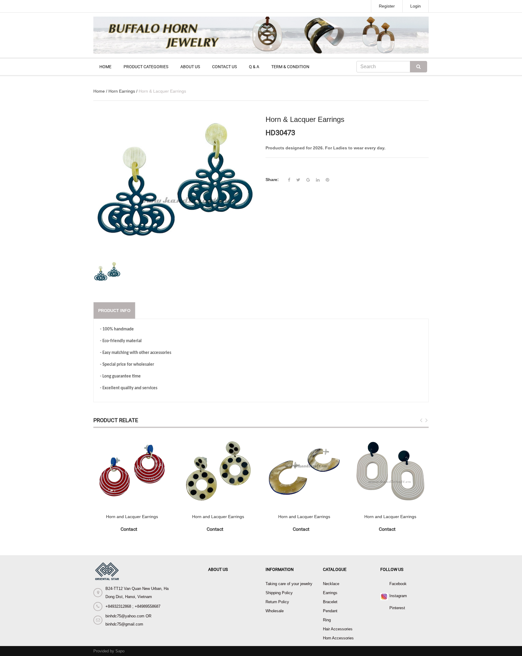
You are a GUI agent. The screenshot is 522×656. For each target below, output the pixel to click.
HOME (105, 66)
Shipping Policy (279, 593)
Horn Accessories (338, 638)
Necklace (331, 583)
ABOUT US (190, 66)
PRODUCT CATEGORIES (146, 66)
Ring (327, 620)
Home (99, 91)
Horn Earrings (121, 91)
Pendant (330, 611)
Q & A (254, 66)
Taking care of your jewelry (289, 583)
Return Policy (277, 602)
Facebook (398, 583)
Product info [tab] (114, 310)
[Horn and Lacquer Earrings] (132, 471)
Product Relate (115, 420)
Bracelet (330, 602)
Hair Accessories (338, 629)
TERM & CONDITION (290, 66)
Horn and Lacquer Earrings (132, 516)
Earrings (330, 593)
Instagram (398, 596)
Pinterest (397, 608)
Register (387, 6)
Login (415, 6)
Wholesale (275, 611)
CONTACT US (224, 66)
